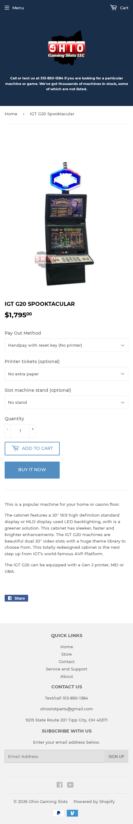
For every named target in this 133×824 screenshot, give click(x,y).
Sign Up (116, 756)
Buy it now (32, 469)
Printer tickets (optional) (32, 361)
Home (11, 113)
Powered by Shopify (94, 801)
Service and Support (66, 668)
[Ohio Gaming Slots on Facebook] (59, 785)
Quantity (14, 418)
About (66, 676)
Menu (18, 7)
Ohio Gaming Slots (48, 801)
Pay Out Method (23, 333)
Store (66, 654)
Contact (67, 661)
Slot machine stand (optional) (38, 390)
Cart (123, 7)
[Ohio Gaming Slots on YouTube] (70, 785)
